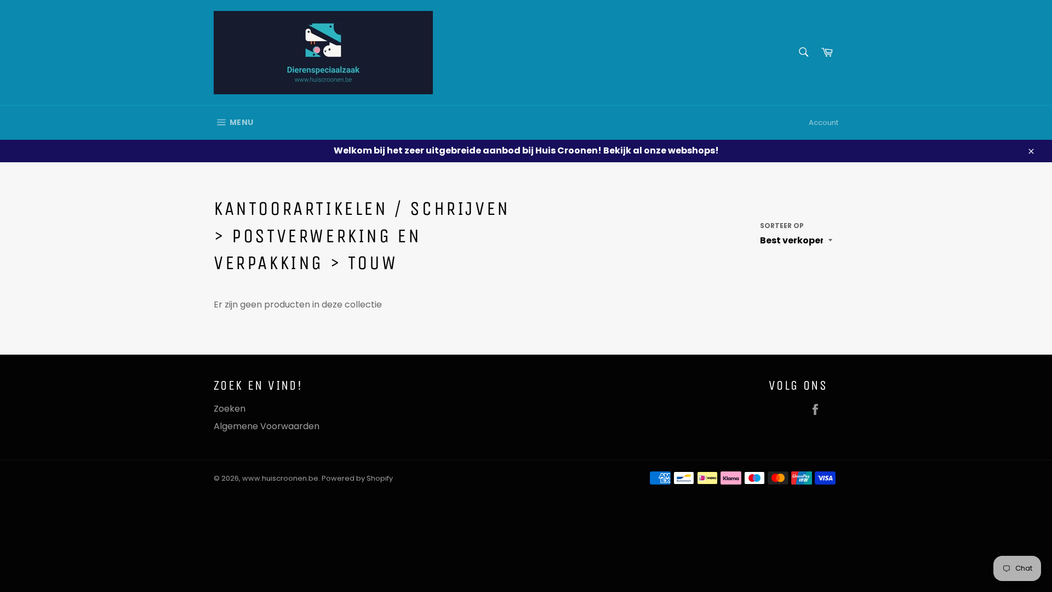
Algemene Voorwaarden (266, 426)
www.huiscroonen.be (280, 478)
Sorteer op (782, 225)
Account (823, 122)
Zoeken (229, 408)
